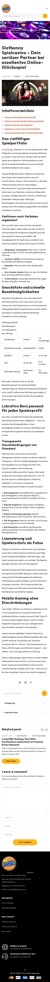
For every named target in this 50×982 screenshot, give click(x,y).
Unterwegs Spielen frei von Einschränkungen (23, 133)
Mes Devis (6, 931)
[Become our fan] (25, 970)
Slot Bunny (9, 149)
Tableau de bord (9, 922)
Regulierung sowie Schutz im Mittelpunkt (22, 129)
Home (4, 27)
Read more (11, 761)
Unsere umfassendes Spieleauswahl (20, 117)
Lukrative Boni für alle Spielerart (18, 125)
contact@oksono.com (16, 889)
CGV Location (8, 903)
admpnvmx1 (22, 736)
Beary (17, 76)
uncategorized (16, 27)
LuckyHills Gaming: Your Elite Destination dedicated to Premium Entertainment (22, 741)
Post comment (25, 842)
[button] (42, 730)
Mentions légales (9, 908)
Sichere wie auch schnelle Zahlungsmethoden (24, 121)
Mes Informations (9, 926)
